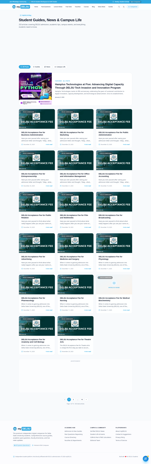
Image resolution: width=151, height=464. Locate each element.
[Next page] (86, 399)
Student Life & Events (97, 434)
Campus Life (61, 67)
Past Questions (46, 7)
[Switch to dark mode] (124, 7)
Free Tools (69, 7)
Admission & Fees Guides (73, 431)
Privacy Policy (120, 437)
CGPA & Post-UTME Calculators (100, 437)
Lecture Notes (58, 7)
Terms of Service (121, 440)
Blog (93, 7)
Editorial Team (95, 440)
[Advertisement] (75, 47)
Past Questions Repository (74, 434)
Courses (86, 7)
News (48, 67)
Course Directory (70, 437)
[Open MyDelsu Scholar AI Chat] (146, 459)
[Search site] (119, 7)
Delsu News (101, 7)
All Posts (26, 67)
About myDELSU (121, 431)
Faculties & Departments (73, 440)
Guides (110, 7)
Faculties (78, 7)
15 (82, 399)
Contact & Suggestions (123, 434)
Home (36, 7)
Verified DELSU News (97, 431)
